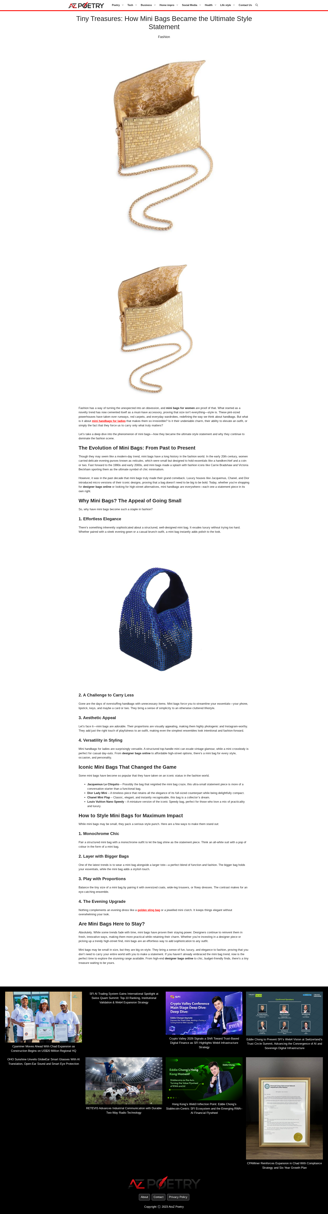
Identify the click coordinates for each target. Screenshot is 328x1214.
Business (146, 5)
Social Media (189, 5)
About (144, 1197)
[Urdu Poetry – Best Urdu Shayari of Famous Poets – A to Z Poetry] (86, 5)
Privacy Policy (178, 1197)
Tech (130, 5)
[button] (257, 5)
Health (209, 5)
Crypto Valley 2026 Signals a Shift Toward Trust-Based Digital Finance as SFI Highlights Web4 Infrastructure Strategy (204, 1043)
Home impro (167, 5)
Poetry (116, 5)
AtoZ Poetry (176, 1206)
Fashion (164, 37)
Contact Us (245, 5)
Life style (225, 5)
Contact (158, 1197)
